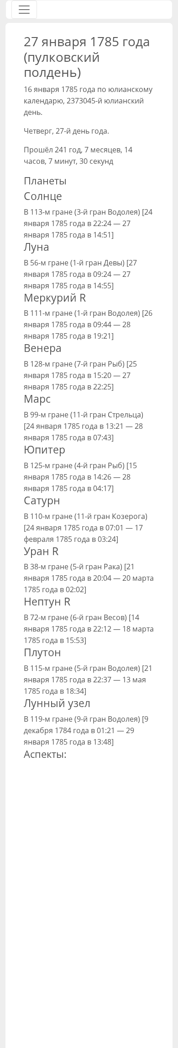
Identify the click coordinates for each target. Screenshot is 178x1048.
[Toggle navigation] (24, 9)
